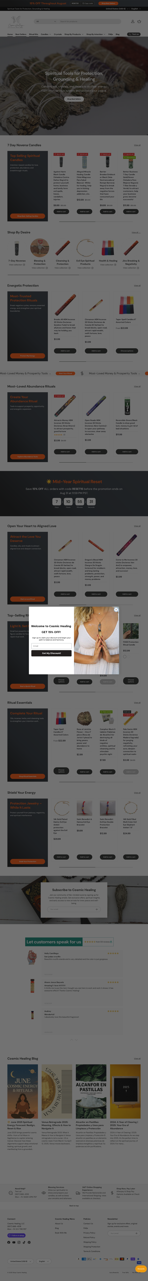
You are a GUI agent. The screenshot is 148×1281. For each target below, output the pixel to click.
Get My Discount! (51, 653)
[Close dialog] (116, 610)
